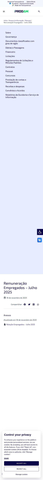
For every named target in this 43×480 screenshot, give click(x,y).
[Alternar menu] (4, 11)
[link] (40, 232)
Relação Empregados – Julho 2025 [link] (20, 324)
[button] (25, 304)
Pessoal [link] (28, 20)
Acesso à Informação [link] (16, 20)
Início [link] (5, 20)
